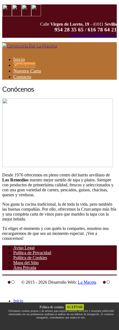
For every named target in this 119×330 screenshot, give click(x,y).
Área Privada (24, 267)
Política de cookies (52, 307)
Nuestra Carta (27, 71)
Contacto (22, 76)
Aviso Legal (24, 247)
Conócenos (24, 65)
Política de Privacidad (32, 252)
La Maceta (87, 282)
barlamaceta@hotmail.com (93, 35)
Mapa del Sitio (26, 262)
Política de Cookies (30, 257)
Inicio (19, 59)
